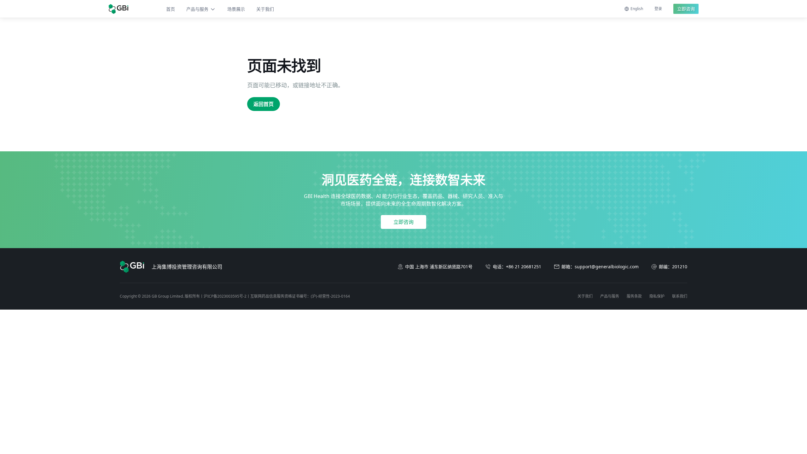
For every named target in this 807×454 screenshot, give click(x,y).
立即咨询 (686, 9)
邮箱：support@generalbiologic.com (600, 267)
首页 (170, 9)
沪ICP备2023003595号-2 (225, 296)
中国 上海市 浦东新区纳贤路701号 (439, 267)
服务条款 (634, 296)
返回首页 (263, 104)
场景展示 (236, 9)
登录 (658, 8)
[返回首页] (118, 9)
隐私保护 (657, 296)
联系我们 (679, 296)
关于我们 (265, 9)
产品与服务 (197, 9)
